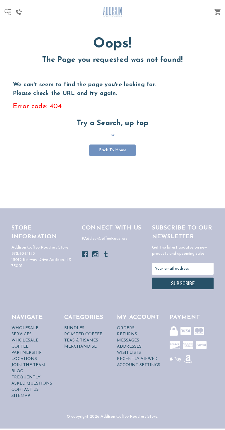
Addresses (129, 346)
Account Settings (138, 365)
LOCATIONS (24, 359)
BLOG (17, 371)
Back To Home (112, 150)
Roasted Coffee (83, 334)
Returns (127, 334)
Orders (125, 328)
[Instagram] (95, 254)
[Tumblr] (106, 254)
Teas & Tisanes (81, 340)
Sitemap (20, 396)
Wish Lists (129, 353)
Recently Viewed (137, 359)
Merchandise (80, 346)
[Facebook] (85, 254)
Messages (128, 340)
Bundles (74, 328)
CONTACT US (25, 389)
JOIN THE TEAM (28, 365)
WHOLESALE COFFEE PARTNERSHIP (26, 346)
